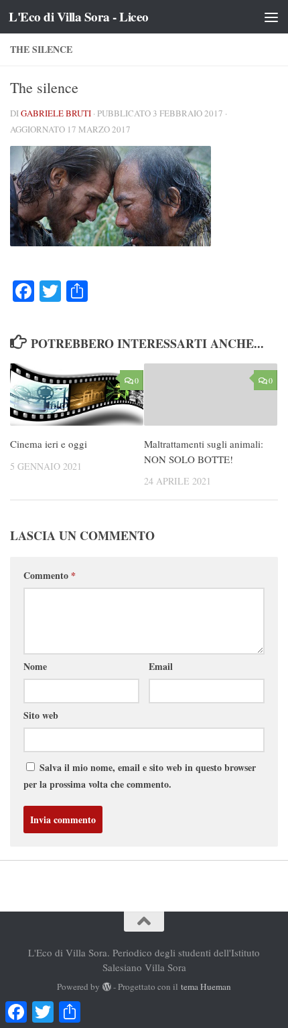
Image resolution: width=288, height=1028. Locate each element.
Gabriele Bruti (56, 113)
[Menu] (271, 16)
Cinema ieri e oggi (48, 443)
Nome (35, 666)
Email (161, 666)
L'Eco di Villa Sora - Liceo (79, 16)
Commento (49, 575)
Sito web (40, 715)
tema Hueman (206, 986)
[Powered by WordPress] (106, 986)
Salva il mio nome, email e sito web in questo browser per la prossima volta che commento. (139, 775)
